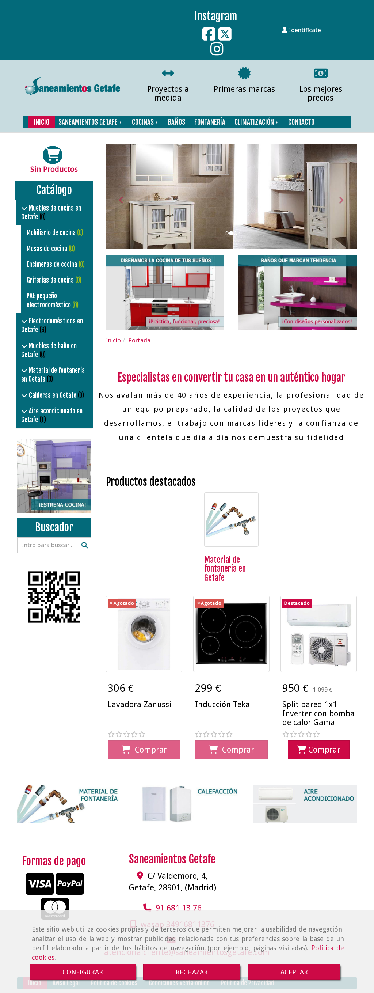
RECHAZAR (192, 972)
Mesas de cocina (48, 249)
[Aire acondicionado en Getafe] (24, 411)
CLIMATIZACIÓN (254, 122)
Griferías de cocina (51, 280)
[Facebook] (208, 38)
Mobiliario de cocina (52, 232)
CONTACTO (301, 122)
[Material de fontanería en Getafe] (24, 370)
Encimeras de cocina (53, 264)
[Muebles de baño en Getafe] (24, 346)
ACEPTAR (294, 972)
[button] (301, 30)
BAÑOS (176, 122)
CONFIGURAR (82, 972)
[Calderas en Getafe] (24, 395)
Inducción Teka (222, 704)
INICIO (41, 122)
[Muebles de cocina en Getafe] (24, 208)
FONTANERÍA (209, 122)
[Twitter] (225, 38)
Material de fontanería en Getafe (225, 569)
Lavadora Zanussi (139, 704)
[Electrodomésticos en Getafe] (24, 321)
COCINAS (143, 122)
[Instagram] (217, 53)
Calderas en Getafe (52, 395)
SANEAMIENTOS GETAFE (88, 122)
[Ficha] (144, 634)
